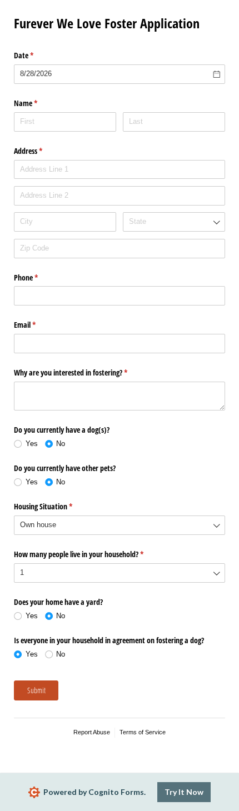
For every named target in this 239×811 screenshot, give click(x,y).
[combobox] (174, 222)
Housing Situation (56, 506)
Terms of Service (143, 732)
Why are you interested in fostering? (83, 372)
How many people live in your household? (92, 554)
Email (38, 324)
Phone (39, 277)
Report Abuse (91, 732)
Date (36, 55)
